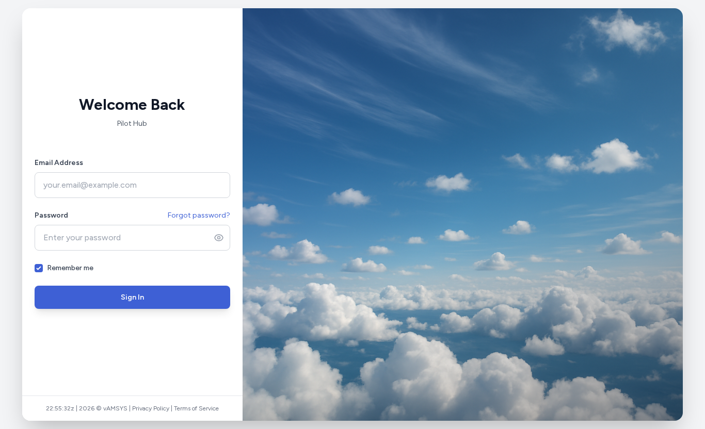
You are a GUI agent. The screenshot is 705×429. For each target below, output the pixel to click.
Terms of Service (196, 408)
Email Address (59, 162)
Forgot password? (199, 215)
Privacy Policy (150, 408)
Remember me (70, 267)
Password (51, 215)
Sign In (132, 297)
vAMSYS (115, 408)
